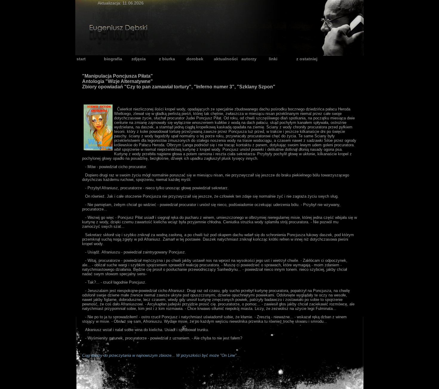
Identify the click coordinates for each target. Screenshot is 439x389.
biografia (113, 58)
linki (273, 58)
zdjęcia (138, 58)
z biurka (167, 58)
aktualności (226, 58)
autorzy (249, 58)
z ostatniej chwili (306, 59)
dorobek (194, 58)
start (81, 58)
